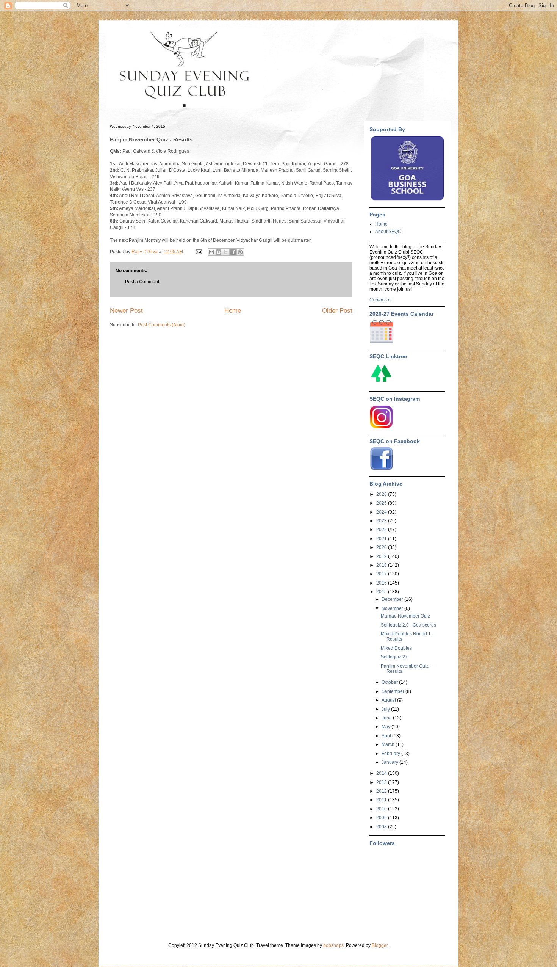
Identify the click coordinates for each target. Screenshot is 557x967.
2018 (382, 565)
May (386, 726)
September (393, 691)
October (390, 682)
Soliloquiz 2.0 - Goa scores (408, 625)
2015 (382, 591)
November (393, 608)
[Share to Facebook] (233, 252)
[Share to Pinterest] (240, 252)
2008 (382, 826)
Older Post (337, 310)
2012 (382, 791)
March (389, 744)
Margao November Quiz (405, 616)
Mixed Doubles (396, 648)
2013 (382, 782)
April (387, 735)
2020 (382, 547)
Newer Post (126, 310)
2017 (382, 574)
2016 (382, 583)
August (389, 700)
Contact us (380, 299)
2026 (382, 494)
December (393, 599)
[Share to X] (226, 252)
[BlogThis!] (218, 252)
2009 (382, 817)
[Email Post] (198, 251)
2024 (382, 512)
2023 (382, 520)
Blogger (380, 945)
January (390, 762)
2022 (382, 529)
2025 (382, 503)
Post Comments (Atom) (161, 325)
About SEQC (388, 231)
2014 (382, 773)
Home (232, 310)
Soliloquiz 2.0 (395, 657)
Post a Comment (142, 281)
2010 (382, 809)
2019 (382, 556)
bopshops (333, 945)
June (387, 718)
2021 (382, 538)
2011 (382, 799)
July (386, 709)
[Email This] (211, 252)
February (391, 753)
